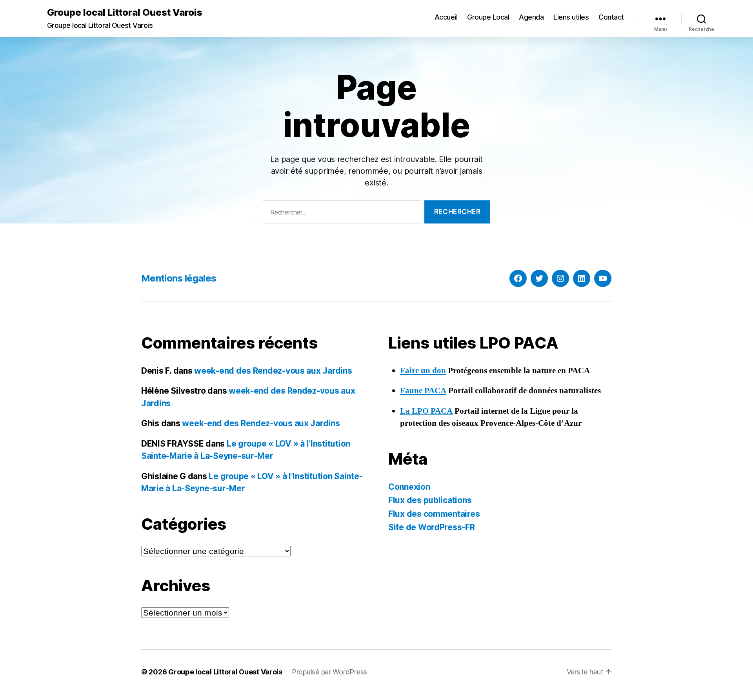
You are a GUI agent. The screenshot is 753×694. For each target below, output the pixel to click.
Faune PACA (423, 390)
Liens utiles (571, 17)
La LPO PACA (426, 411)
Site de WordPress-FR (431, 527)
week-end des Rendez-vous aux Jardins (273, 371)
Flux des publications (429, 500)
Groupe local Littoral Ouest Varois (124, 12)
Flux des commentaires (434, 514)
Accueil (446, 17)
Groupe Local (488, 17)
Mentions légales (178, 278)
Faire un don (423, 370)
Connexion (409, 487)
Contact (611, 17)
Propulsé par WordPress (329, 672)
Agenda (531, 17)
